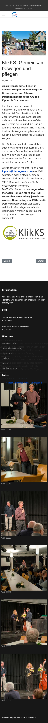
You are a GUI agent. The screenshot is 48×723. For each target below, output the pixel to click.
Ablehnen (22, 378)
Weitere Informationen (17, 382)
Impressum (37, 382)
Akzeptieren (8, 378)
